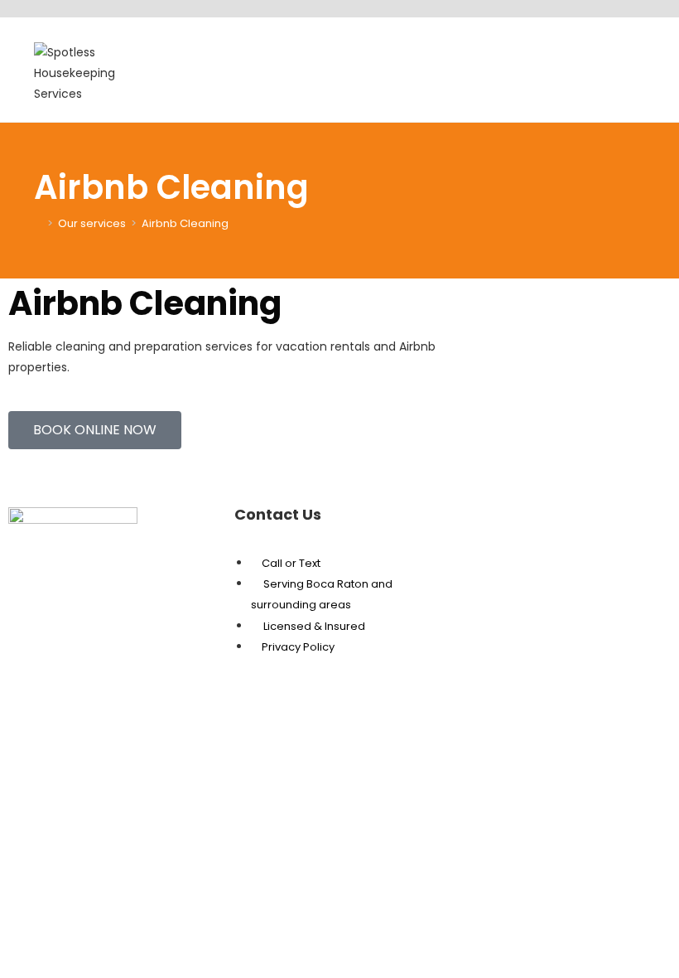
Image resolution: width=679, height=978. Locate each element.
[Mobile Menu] (640, 57)
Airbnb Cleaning (185, 223)
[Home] (38, 223)
